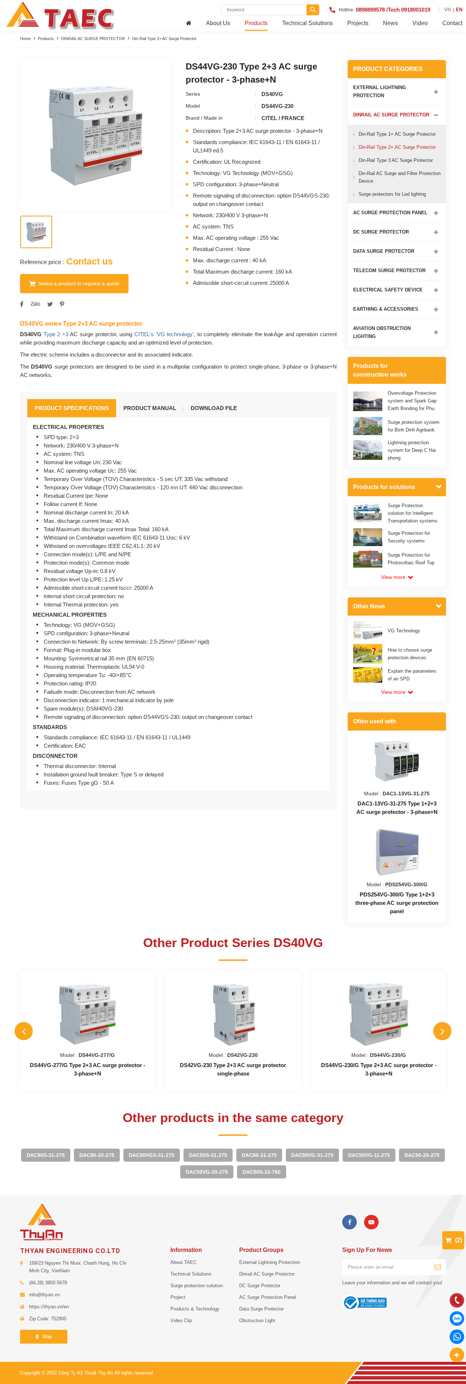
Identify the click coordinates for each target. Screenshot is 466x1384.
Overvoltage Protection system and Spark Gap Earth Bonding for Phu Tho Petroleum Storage (412, 404)
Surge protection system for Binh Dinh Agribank (413, 426)
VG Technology (404, 630)
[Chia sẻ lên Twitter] (50, 304)
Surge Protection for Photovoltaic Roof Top (411, 558)
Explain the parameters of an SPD (412, 674)
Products (256, 23)
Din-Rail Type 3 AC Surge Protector (396, 160)
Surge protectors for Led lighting (392, 194)
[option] (95, 135)
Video (420, 23)
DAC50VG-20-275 (207, 1172)
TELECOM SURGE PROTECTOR (389, 270)
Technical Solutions (307, 23)
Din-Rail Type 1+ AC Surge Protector (397, 134)
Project (177, 1297)
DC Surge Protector (259, 1285)
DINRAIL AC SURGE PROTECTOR (93, 38)
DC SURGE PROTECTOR (381, 232)
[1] (438, 1267)
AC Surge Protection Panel (267, 1297)
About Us (218, 23)
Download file (214, 408)
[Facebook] (349, 1222)
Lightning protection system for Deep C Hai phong (412, 450)
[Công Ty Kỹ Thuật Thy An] (60, 15)
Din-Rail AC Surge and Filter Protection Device (400, 177)
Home (25, 38)
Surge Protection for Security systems (409, 537)
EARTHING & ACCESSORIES (385, 309)
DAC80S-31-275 (46, 1155)
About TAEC (183, 1262)
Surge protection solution (196, 1285)
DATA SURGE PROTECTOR (383, 251)
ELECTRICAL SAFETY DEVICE (388, 290)
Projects (357, 23)
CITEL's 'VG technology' (164, 334)
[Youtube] (371, 1222)
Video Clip (181, 1320)
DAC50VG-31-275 (312, 1155)
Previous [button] (24, 1031)
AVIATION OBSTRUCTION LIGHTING (382, 332)
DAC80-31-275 (259, 1155)
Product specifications (72, 408)
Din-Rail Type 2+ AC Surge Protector (164, 38)
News (390, 23)
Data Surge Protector (261, 1309)
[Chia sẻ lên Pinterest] (62, 304)
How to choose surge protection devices (410, 653)
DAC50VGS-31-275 (151, 1155)
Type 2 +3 (56, 334)
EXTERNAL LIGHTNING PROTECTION (379, 91)
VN (447, 9)
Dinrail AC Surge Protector (267, 1274)
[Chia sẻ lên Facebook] (21, 304)
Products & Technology (195, 1309)
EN (459, 9)
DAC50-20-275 (421, 1155)
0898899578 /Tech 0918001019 (393, 10)
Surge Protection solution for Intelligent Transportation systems (413, 513)
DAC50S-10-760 (261, 1172)
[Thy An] (41, 1222)
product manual (149, 408)
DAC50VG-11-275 (369, 1155)
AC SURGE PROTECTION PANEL (390, 212)
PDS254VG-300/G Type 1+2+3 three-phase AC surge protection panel (396, 902)
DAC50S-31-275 (208, 1155)
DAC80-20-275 (96, 1155)
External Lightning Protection (269, 1262)
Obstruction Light (257, 1320)
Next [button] (442, 1031)
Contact (452, 23)
